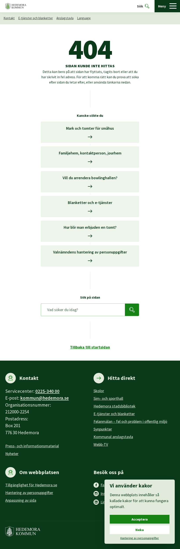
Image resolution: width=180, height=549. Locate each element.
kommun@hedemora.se (44, 398)
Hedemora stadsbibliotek (114, 406)
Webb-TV (101, 444)
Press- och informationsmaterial (32, 445)
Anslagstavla (65, 18)
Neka (139, 530)
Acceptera (139, 519)
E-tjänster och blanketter (35, 18)
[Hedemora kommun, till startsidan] (16, 6)
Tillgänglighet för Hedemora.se (31, 484)
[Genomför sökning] (132, 310)
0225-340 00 (47, 391)
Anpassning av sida (20, 500)
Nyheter (11, 453)
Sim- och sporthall (108, 398)
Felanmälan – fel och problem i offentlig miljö (130, 421)
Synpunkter (103, 429)
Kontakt (9, 18)
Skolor (99, 390)
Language (84, 18)
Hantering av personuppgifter (29, 492)
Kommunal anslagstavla (113, 436)
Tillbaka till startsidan (90, 347)
